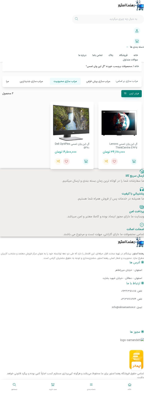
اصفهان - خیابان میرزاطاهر (128, 270)
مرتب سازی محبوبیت (65, 81)
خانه (136, 66)
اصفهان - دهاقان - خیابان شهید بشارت (122, 278)
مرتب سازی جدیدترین (31, 81)
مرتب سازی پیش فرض (98, 81)
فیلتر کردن (134, 93)
